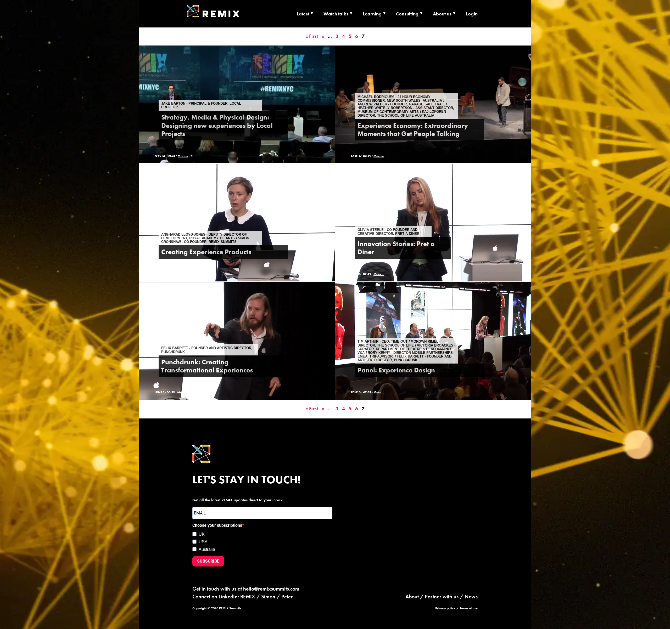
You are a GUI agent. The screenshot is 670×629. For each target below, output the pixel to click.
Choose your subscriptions (217, 525)
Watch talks (335, 14)
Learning (372, 14)
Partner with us (442, 596)
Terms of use (469, 608)
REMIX (247, 596)
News (471, 596)
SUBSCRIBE (208, 561)
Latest (303, 14)
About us (442, 14)
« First (311, 36)
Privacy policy (445, 608)
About (412, 596)
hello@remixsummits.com (271, 588)
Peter (287, 596)
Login (472, 14)
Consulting (407, 14)
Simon (268, 596)
